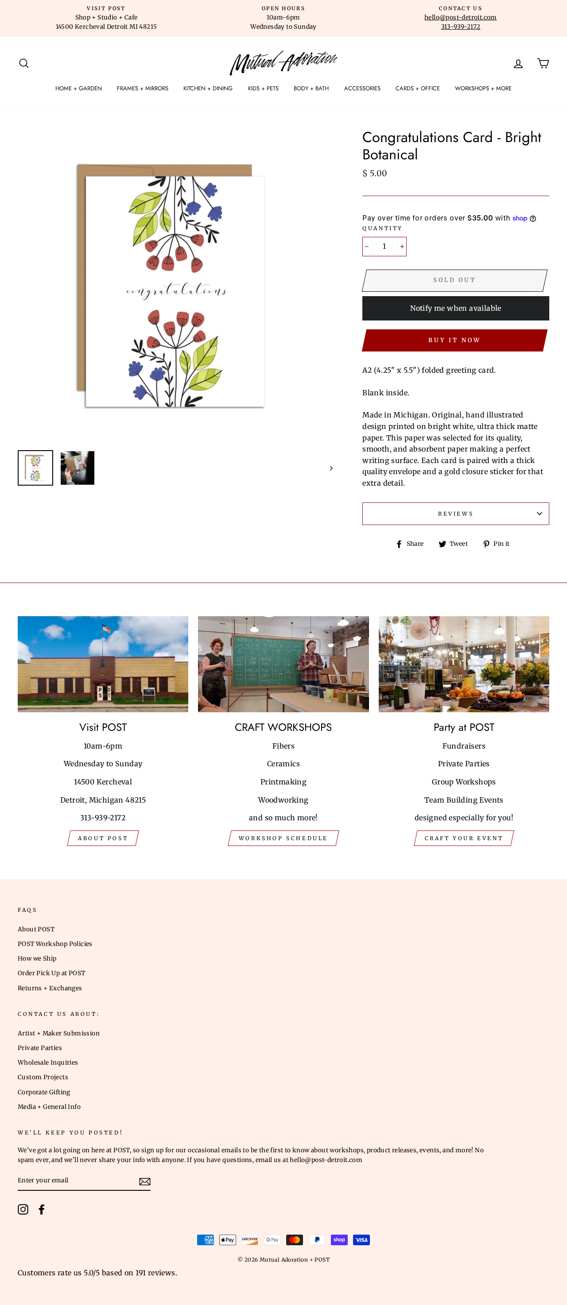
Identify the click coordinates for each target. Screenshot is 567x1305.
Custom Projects (43, 1077)
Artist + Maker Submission (59, 1033)
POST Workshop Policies (55, 944)
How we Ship (37, 958)
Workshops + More (483, 88)
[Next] (327, 468)
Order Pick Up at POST (51, 973)
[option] (106, 18)
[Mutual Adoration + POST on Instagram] (23, 1209)
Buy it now (454, 340)
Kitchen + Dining (208, 88)
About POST (36, 929)
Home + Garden (78, 88)
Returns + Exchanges (50, 988)
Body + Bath (311, 88)
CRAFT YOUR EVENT (464, 838)
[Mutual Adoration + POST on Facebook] (41, 1209)
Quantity (382, 228)
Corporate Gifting (44, 1092)
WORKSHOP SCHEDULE (283, 838)
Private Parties (40, 1048)
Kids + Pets (263, 88)
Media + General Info (49, 1107)
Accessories (362, 88)
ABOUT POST (103, 838)
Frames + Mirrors (142, 88)
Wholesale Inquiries (48, 1062)
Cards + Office (418, 88)
